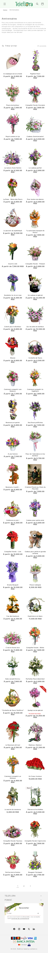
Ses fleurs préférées (35, 422)
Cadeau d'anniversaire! (35, 136)
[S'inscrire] (37, 913)
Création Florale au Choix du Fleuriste (35, 488)
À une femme (13, 454)
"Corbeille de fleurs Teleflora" (13, 710)
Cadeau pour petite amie (35, 520)
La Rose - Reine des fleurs (12, 199)
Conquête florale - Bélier (35, 647)
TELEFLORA (10, 896)
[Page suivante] (30, 886)
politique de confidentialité (20, 918)
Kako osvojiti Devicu (12, 679)
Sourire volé (12, 264)
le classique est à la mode (12, 74)
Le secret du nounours (13, 809)
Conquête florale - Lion (12, 551)
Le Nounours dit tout (12, 745)
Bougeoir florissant (35, 872)
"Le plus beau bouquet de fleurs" (35, 231)
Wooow (12, 358)
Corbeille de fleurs (35, 358)
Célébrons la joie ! (12, 520)
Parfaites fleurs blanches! (35, 679)
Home (5, 10)
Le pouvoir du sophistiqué (12, 230)
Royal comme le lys (13, 136)
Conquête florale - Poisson (35, 264)
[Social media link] (33, 929)
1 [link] (17, 886)
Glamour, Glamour (35, 745)
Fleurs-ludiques (35, 585)
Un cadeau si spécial (35, 295)
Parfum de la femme (12, 872)
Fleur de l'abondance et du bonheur (35, 455)
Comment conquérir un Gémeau (12, 777)
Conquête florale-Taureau (12, 841)
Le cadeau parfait (35, 168)
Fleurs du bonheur (12, 105)
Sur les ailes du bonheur (35, 326)
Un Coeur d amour (35, 776)
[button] (4, 4)
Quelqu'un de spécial (35, 710)
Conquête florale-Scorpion (35, 105)
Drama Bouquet (12, 585)
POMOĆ (8, 900)
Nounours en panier (13, 422)
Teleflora (20, 949)
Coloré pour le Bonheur (12, 326)
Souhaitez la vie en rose (12, 295)
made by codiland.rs (30, 949)
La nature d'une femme (12, 168)
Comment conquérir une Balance (13, 390)
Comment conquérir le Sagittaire (35, 390)
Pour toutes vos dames (35, 199)
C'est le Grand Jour (13, 647)
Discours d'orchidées (35, 809)
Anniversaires (14, 10)
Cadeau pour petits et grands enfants (35, 552)
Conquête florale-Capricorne (35, 841)
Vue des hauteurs (12, 616)
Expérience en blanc (35, 616)
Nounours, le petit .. (13, 487)
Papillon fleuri (35, 74)
